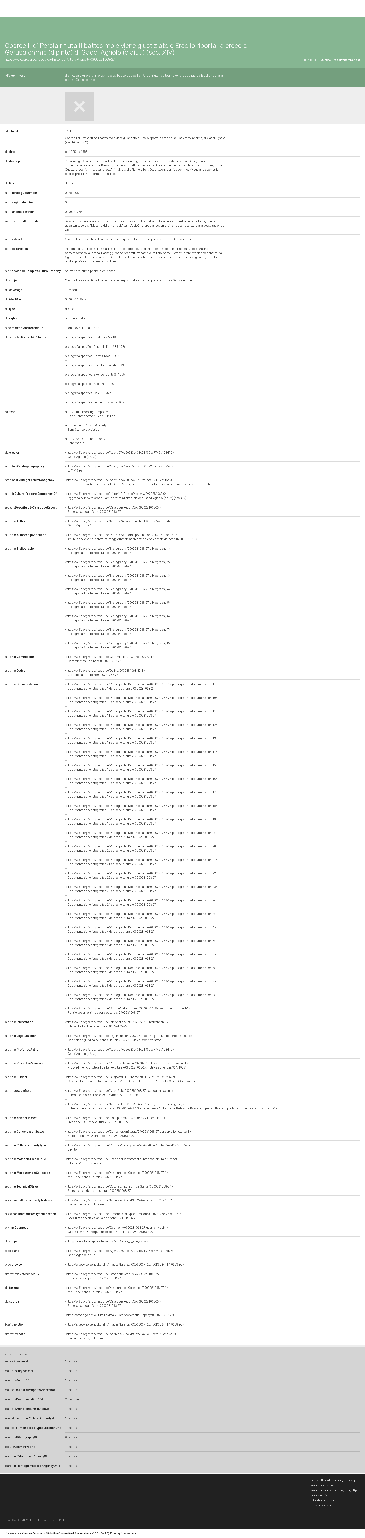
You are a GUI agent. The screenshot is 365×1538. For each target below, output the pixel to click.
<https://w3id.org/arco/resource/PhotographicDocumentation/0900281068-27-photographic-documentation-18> (141, 808)
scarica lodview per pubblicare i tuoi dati (34, 1520)
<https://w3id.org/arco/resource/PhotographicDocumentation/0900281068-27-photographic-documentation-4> (140, 929)
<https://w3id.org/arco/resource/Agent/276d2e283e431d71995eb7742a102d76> (119, 455)
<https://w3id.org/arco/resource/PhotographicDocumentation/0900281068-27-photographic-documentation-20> (141, 848)
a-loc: (28, 1200)
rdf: (10, 412)
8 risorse (71, 1437)
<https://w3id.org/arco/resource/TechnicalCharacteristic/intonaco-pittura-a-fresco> (121, 1161)
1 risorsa (71, 1361)
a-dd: (33, 271)
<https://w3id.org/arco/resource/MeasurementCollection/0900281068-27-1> (116, 1175)
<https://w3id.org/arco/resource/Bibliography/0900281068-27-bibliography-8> (117, 645)
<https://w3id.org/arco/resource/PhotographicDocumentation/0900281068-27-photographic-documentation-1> (140, 686)
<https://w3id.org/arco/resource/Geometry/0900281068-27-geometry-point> (116, 1230)
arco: (21, 193)
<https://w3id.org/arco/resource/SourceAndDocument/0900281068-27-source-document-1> (127, 1010)
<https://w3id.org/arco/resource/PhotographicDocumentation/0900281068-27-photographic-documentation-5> (140, 943)
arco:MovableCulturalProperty (85, 441)
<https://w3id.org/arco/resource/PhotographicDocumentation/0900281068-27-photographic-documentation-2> (140, 835)
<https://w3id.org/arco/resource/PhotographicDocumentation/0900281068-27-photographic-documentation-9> (140, 997)
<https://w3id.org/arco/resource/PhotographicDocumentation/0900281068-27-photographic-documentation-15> (141, 767)
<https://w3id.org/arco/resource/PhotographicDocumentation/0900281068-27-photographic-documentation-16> (141, 781)
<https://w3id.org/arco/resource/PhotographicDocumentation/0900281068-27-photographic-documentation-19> (141, 821)
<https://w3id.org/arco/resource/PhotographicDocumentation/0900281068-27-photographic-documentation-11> (141, 713)
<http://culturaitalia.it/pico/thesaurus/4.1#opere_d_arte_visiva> (106, 1241)
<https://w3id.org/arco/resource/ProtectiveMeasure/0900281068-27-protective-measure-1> (126, 1065)
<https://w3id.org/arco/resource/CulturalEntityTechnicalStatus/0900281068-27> (119, 1188)
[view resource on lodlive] (358, 27)
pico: (24, 328)
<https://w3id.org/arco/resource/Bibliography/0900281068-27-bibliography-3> (117, 578)
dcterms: (25, 337)
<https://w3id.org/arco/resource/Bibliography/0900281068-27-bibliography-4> (117, 591)
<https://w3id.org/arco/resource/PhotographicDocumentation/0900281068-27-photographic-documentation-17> (141, 794)
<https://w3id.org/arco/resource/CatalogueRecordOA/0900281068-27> (113, 509)
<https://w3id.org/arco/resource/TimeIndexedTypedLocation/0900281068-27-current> (123, 1216)
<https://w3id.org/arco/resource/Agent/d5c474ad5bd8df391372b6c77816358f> (119, 468)
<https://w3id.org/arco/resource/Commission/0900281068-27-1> (109, 659)
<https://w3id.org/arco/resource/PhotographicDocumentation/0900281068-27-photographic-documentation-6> (140, 956)
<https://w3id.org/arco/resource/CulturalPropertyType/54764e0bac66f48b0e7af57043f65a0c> (129, 1147)
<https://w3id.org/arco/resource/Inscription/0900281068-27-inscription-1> (115, 1120)
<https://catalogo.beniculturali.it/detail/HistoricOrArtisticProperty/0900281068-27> (120, 1315)
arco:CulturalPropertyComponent (90, 414)
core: (16, 248)
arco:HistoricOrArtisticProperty (85, 427)
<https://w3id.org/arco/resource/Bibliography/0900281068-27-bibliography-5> (117, 605)
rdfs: (15, 75)
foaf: (15, 1324)
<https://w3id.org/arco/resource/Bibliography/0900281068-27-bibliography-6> (117, 618)
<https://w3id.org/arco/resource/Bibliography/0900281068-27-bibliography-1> (117, 551)
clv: (16, 1227)
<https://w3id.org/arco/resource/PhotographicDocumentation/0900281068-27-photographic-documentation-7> (140, 970)
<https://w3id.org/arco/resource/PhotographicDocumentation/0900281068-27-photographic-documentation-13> (141, 740)
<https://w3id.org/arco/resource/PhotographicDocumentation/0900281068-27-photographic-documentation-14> (141, 754)
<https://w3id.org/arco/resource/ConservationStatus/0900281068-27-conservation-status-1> (128, 1134)
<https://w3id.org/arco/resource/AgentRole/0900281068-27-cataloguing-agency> (120, 1093)
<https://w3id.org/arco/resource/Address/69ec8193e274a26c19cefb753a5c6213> (121, 1202)
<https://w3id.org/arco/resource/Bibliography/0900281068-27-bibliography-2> (117, 564)
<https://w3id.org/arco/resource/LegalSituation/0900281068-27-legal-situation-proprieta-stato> (129, 1038)
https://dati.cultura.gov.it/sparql (337, 1480)
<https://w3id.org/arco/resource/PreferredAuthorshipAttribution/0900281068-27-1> (131, 537)
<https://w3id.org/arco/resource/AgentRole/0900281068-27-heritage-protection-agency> (172, 1106)
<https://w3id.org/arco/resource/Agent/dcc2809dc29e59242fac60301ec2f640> (138, 482)
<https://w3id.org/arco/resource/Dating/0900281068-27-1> (105, 672)
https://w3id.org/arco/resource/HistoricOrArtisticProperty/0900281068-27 (60, 59)
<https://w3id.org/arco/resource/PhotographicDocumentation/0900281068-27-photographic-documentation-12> (141, 727)
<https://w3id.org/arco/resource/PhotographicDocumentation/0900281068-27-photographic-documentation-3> (140, 916)
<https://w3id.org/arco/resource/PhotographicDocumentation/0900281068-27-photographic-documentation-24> (141, 902)
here (133, 1533)
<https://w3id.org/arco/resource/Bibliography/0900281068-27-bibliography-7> (117, 632)
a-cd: (23, 221)
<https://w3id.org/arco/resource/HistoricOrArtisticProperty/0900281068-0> (126, 496)
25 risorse (72, 1399)
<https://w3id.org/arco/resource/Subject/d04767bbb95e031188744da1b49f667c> (132, 1079)
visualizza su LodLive (322, 1485)
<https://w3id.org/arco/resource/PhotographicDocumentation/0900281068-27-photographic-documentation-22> (141, 875)
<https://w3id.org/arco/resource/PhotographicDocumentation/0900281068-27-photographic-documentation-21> (141, 862)
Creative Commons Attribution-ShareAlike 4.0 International (56, 1533)
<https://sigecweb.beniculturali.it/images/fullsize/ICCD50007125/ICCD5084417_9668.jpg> (124, 1264)
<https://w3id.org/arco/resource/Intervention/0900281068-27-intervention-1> (116, 1024)
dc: (10, 151)
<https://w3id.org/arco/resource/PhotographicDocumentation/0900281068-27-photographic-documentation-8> (140, 983)
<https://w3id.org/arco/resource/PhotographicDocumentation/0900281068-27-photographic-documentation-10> (141, 700)
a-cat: (31, 507)
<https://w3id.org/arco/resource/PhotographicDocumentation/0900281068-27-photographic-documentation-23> (141, 889)
